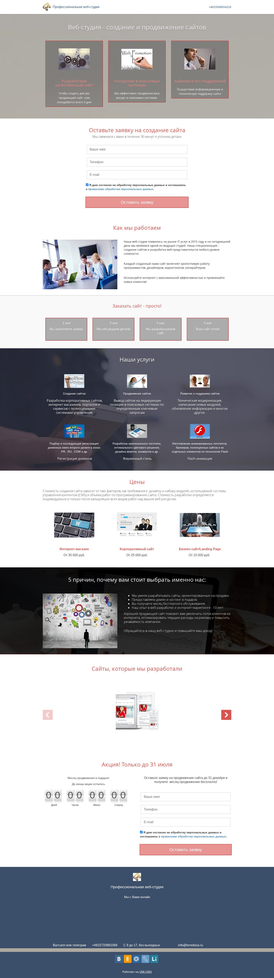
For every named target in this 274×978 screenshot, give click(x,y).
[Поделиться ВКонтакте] (119, 959)
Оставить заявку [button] (137, 202)
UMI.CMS (145, 971)
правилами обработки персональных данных (120, 189)
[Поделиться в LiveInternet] (154, 959)
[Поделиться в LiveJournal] (145, 959)
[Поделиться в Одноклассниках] (128, 959)
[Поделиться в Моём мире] (137, 959)
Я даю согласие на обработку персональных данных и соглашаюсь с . (136, 187)
